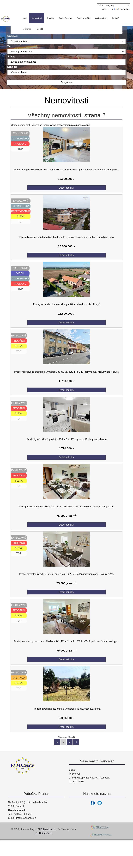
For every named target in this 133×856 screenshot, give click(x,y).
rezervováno (49, 125)
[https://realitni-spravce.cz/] (101, 835)
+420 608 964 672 (21, 814)
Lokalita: (12, 66)
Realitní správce (43, 833)
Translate (125, 9)
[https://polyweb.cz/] (101, 827)
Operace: (12, 36)
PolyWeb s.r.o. (48, 829)
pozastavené (83, 125)
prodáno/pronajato (66, 125)
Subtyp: (11, 56)
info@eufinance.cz (26, 817)
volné (39, 125)
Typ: (9, 46)
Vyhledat (67, 82)
